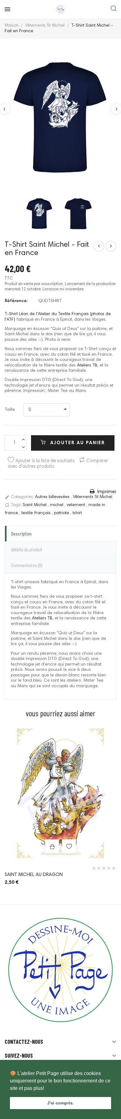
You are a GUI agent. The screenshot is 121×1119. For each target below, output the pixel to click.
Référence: (16, 301)
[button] (46, 1089)
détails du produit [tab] (26, 549)
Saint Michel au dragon (34, 875)
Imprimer (106, 491)
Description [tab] (21, 533)
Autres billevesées (53, 497)
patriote (62, 513)
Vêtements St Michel (92, 497)
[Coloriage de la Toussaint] (110, 246)
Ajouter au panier (76, 443)
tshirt (77, 513)
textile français (36, 513)
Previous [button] (4, 108)
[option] (60, 118)
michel (57, 505)
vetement (76, 505)
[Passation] (98, 246)
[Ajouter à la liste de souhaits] (69, 846)
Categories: (19, 497)
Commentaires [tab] (26, 565)
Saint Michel (35, 505)
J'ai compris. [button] (60, 1102)
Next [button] (116, 108)
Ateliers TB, (87, 365)
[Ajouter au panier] (52, 846)
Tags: (13, 505)
